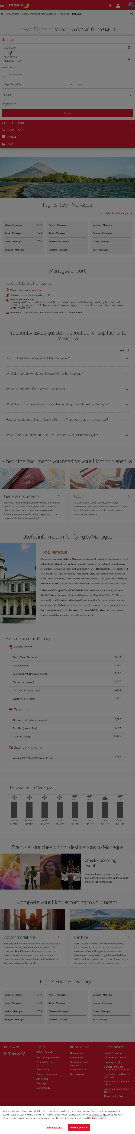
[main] (67, 1120)
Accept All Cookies (79, 1127)
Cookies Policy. (99, 1118)
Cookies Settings (54, 1127)
